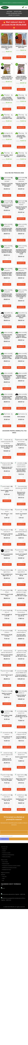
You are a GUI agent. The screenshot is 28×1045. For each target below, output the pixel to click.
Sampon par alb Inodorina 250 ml (6, 759)
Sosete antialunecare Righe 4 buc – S (7, 575)
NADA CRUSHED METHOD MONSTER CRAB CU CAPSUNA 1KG (21, 78)
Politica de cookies (6, 856)
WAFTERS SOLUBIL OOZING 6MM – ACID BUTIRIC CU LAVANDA (21, 398)
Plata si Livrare (4, 859)
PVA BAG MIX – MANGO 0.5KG (7, 136)
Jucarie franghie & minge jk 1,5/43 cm (21, 737)
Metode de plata (5, 863)
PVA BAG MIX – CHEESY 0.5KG (21, 98)
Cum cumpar (5, 861)
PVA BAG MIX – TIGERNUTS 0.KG (21, 155)
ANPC (3, 878)
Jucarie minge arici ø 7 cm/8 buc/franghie (7, 779)
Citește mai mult (21, 56)
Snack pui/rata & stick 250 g (7, 595)
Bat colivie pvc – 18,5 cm (6, 514)
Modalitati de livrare (6, 869)
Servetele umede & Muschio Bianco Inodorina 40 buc (21, 470)
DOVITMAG (9, 11)
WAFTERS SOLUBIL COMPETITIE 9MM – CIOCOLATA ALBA (21, 230)
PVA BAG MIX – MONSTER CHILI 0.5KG (21, 137)
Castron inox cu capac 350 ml (21, 575)
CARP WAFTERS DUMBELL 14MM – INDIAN (21, 316)
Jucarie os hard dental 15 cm (21, 757)
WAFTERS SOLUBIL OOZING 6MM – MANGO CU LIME (7, 398)
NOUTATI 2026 (17, 11)
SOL (3, 880)
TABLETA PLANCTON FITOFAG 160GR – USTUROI (7, 185)
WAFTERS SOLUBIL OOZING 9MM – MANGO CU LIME (7, 357)
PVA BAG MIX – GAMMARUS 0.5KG (7, 117)
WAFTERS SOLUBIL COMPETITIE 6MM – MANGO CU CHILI (6, 274)
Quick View (12, 34)
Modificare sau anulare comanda (9, 867)
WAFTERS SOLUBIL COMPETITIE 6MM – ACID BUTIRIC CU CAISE (21, 296)
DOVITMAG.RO (11, 906)
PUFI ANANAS (21, 416)
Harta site (4, 876)
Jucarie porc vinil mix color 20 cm (7, 534)
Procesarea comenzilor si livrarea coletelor (11, 865)
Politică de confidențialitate (8, 854)
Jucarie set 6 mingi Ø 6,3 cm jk (21, 554)
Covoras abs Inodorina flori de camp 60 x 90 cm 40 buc (7, 447)
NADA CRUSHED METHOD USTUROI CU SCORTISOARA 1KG (7, 99)
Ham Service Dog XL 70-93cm (6, 635)
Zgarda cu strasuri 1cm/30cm (7, 694)
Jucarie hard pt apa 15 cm (7, 675)
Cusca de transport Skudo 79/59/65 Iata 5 (21, 675)
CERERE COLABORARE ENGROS (14, 13)
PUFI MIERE (7, 416)
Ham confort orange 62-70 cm (6, 716)
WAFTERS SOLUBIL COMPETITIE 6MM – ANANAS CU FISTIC (6, 295)
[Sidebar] (1, 315)
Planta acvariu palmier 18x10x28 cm (7, 655)
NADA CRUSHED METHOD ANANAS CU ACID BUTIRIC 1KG (7, 78)
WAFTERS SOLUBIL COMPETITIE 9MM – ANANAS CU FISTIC (6, 251)
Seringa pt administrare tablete (21, 534)
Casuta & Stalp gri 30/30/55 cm (21, 695)
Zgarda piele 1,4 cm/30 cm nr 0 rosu (21, 444)
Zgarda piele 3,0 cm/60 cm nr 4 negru (21, 595)
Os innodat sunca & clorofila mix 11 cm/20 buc (21, 717)
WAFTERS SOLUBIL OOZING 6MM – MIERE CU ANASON (21, 377)
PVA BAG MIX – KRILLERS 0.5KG (21, 117)
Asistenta (3, 874)
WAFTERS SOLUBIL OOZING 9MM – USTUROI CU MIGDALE (7, 336)
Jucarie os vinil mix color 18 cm (7, 799)
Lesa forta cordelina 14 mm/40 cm (21, 615)
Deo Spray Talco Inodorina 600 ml (21, 635)
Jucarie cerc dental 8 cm (21, 514)
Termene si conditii (6, 852)
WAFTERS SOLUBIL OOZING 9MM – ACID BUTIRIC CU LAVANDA (21, 357)
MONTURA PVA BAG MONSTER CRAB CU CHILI (6, 47)
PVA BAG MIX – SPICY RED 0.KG (7, 155)
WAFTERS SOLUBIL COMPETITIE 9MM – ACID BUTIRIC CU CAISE (21, 251)
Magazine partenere (5, 872)
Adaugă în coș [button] (21, 89)
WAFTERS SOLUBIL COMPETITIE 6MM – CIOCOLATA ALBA (21, 274)
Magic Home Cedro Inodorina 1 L (21, 779)
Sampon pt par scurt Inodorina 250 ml (6, 467)
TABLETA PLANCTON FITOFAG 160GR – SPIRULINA (21, 185)
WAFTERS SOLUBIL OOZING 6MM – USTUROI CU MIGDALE (7, 377)
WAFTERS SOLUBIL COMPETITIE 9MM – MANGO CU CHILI (6, 230)
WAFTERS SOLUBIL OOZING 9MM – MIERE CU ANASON (21, 336)
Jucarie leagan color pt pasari (7, 491)
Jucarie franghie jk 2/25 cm (7, 615)
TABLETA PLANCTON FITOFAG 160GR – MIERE (7, 206)
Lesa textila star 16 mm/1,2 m (7, 737)
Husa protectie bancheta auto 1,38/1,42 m (21, 493)
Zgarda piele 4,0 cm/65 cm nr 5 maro (21, 655)
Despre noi (4, 848)
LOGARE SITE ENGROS (14, 15)
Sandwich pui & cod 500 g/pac (21, 799)
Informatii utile (4, 846)
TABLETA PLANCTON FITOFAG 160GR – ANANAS (21, 208)
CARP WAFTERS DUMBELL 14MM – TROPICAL (7, 316)
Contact (4, 850)
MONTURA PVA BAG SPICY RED (21, 47)
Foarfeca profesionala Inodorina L (7, 554)
